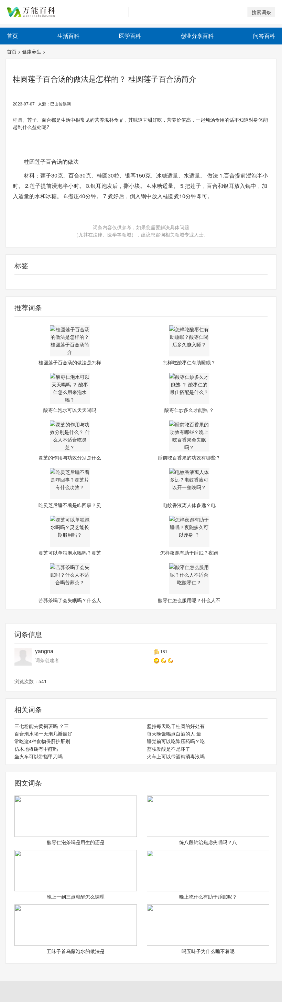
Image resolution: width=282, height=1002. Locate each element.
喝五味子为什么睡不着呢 (208, 951)
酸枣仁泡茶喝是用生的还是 (76, 842)
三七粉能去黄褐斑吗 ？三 (41, 725)
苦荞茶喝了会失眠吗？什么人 (70, 600)
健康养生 (31, 51)
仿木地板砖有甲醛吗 (36, 748)
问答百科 (264, 36)
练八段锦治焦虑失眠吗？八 (208, 842)
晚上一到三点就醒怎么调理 (76, 896)
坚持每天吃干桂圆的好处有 (176, 725)
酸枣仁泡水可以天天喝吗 (69, 409)
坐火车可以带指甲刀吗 (38, 756)
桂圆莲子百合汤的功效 (30, 282)
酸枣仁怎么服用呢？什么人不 (189, 600)
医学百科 (130, 36)
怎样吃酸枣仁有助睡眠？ (189, 362)
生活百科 (68, 36)
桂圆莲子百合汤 (176, 282)
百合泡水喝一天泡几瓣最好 (43, 733)
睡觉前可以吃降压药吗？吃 (176, 741)
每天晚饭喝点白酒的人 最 (174, 733)
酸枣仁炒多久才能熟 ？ (189, 409)
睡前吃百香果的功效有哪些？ (189, 457)
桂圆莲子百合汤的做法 (134, 282)
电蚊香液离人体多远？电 (189, 505)
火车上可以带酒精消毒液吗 (176, 756)
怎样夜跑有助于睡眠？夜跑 (189, 552)
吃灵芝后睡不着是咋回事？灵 (70, 505)
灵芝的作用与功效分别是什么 (70, 457)
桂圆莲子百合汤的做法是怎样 (70, 362)
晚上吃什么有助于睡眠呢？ (208, 896)
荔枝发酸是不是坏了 (168, 748)
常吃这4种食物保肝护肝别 (42, 741)
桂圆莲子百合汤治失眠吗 (81, 282)
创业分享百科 (197, 36)
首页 (12, 51)
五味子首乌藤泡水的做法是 (76, 951)
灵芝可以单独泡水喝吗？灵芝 (70, 552)
